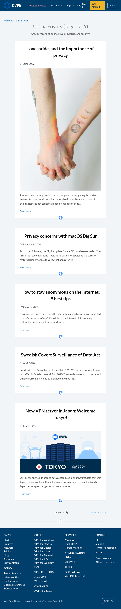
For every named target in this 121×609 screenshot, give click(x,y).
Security (8, 543)
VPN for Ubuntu (43, 551)
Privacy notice (11, 577)
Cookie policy (11, 581)
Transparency (11, 588)
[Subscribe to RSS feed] (60, 521)
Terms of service (12, 573)
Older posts (98, 512)
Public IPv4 (71, 543)
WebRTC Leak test (75, 576)
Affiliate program (104, 562)
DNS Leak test (72, 572)
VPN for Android (43, 555)
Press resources (103, 558)
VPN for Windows (44, 540)
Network (8, 547)
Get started (96, 5)
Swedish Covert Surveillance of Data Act (60, 354)
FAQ (79, 5)
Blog (6, 555)
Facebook (110, 547)
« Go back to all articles (16, 20)
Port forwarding (73, 547)
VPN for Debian (43, 547)
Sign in (84, 5)
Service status (11, 562)
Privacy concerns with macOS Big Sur (60, 236)
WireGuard (40, 581)
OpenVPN (40, 577)
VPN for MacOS (43, 543)
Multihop (70, 540)
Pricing (7, 551)
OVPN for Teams (43, 591)
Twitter (99, 547)
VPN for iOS (41, 559)
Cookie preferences (14, 584)
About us (9, 559)
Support (99, 543)
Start (6, 540)
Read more (25, 211)
